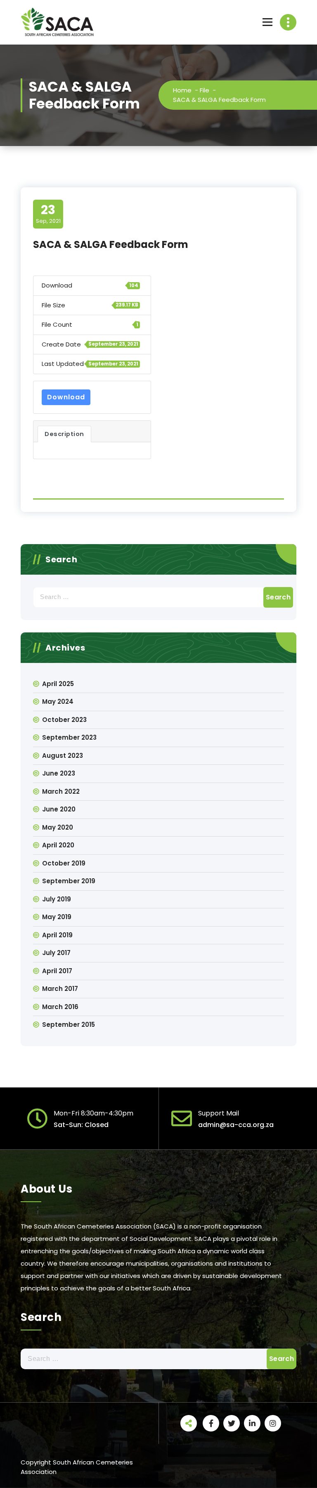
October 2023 (64, 719)
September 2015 (68, 1024)
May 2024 (57, 701)
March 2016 (60, 1006)
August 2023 (62, 755)
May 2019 (56, 917)
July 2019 (56, 899)
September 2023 (69, 737)
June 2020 (59, 809)
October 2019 (63, 863)
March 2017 (60, 988)
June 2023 (58, 773)
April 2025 (58, 683)
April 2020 (58, 845)
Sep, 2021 (48, 214)
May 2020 (57, 827)
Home (182, 90)
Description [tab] (64, 434)
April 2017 (57, 971)
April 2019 (57, 935)
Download (66, 397)
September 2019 (68, 881)
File (204, 90)
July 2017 (56, 952)
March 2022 (61, 791)
